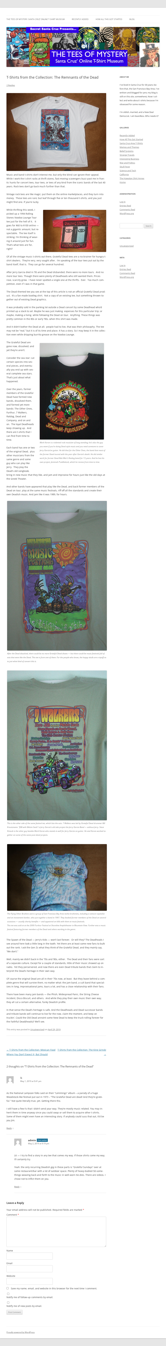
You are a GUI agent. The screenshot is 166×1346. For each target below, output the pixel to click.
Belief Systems (126, 151)
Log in (122, 201)
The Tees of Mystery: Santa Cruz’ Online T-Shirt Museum (35, 19)
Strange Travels (127, 154)
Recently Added (80, 19)
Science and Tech (128, 170)
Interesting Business (129, 158)
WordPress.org (127, 213)
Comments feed (127, 209)
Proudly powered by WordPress (20, 1332)
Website (10, 1275)
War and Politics (127, 162)
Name (9, 1250)
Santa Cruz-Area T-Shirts (131, 143)
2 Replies (10, 85)
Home (123, 182)
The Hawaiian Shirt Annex (132, 178)
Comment (12, 1214)
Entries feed (125, 205)
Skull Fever (125, 166)
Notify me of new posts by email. (24, 1306)
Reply (9, 1128)
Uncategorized (37, 1029)
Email (9, 1263)
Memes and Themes (129, 147)
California (124, 174)
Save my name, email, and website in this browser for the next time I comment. (54, 1288)
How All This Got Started (109, 19)
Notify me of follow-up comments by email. (29, 1297)
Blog (132, 19)
